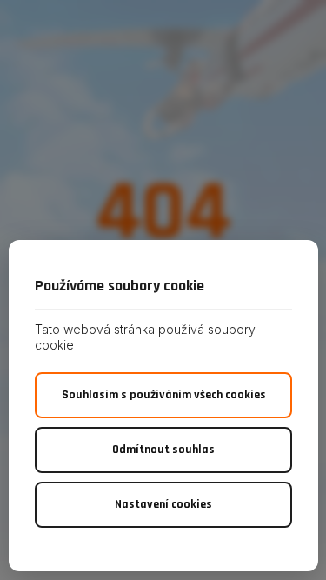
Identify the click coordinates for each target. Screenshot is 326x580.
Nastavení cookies (163, 504)
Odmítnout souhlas (163, 449)
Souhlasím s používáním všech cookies (164, 395)
